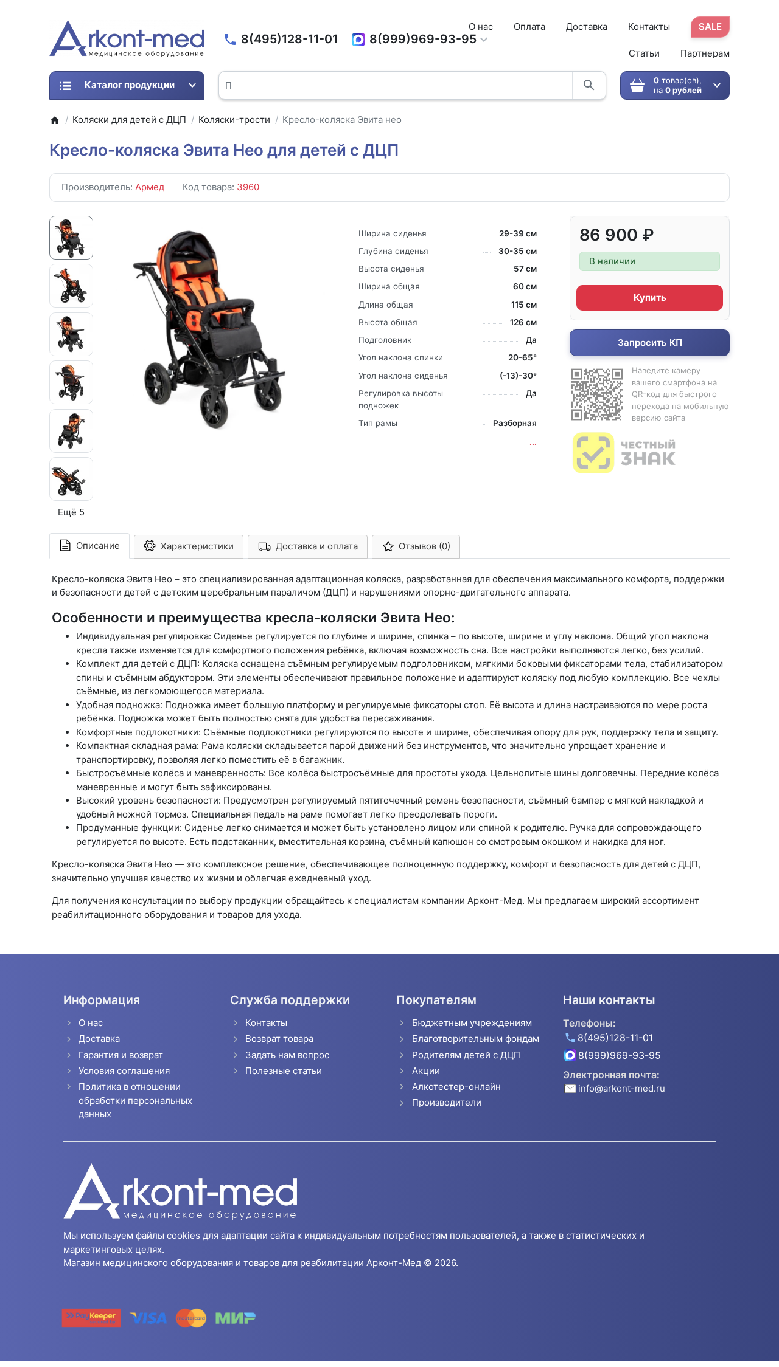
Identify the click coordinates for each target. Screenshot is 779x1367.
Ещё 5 (71, 512)
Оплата (529, 26)
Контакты (649, 26)
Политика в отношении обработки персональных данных (135, 1100)
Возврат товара (279, 1038)
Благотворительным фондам (475, 1038)
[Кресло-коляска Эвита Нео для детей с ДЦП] (216, 324)
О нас (481, 26)
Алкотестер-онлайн (456, 1086)
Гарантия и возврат (121, 1055)
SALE (710, 26)
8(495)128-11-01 (289, 39)
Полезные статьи (283, 1070)
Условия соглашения (124, 1070)
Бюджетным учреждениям (472, 1022)
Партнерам (705, 53)
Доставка (586, 26)
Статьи (644, 53)
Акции (426, 1070)
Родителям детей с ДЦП (466, 1055)
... (533, 442)
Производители (446, 1102)
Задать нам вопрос (287, 1055)
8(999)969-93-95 (423, 39)
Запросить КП (650, 342)
